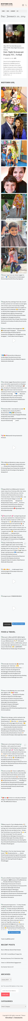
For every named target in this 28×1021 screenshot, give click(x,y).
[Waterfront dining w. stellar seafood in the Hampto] (14, 729)
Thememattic (18, 1017)
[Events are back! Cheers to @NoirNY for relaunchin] (14, 783)
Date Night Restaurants (17, 48)
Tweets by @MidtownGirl (7, 939)
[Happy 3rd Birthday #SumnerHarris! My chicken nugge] (14, 555)
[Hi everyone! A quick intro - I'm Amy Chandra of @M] (14, 917)
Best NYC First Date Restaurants (12, 46)
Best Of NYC (7, 48)
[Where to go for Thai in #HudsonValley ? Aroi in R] (14, 836)
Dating (6, 50)
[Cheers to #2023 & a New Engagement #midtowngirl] (14, 341)
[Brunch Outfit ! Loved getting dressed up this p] (14, 528)
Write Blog (8, 1017)
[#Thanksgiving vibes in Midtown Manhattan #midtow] (14, 100)
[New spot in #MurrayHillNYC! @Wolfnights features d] (14, 649)
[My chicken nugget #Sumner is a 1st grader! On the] (14, 153)
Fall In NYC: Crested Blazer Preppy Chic (11, 954)
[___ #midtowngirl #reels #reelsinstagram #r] (14, 581)
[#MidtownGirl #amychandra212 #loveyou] (14, 448)
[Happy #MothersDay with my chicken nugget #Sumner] (14, 180)
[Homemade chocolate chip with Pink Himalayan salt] (14, 676)
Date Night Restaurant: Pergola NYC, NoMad (13, 53)
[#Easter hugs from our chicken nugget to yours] (14, 287)
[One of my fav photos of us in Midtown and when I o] (14, 127)
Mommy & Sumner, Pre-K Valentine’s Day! (12, 958)
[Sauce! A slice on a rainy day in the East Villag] (14, 810)
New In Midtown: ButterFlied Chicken (11, 950)
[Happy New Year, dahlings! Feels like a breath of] (14, 314)
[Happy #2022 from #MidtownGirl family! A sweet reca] (14, 501)
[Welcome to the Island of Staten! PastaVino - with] (14, 756)
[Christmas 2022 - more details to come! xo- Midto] (14, 421)
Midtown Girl (7, 4)
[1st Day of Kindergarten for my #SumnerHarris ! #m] (14, 207)
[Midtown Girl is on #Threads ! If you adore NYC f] (14, 260)
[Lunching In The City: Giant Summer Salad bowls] (14, 863)
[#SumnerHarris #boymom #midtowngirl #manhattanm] (14, 367)
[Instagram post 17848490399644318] (14, 608)
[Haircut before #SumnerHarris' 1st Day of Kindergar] (14, 234)
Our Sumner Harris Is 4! (7, 967)
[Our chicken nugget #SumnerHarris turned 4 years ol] (14, 394)
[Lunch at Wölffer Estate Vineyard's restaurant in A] (14, 890)
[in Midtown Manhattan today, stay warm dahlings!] (14, 474)
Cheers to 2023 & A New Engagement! (11, 962)
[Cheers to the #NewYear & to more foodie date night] (14, 703)
